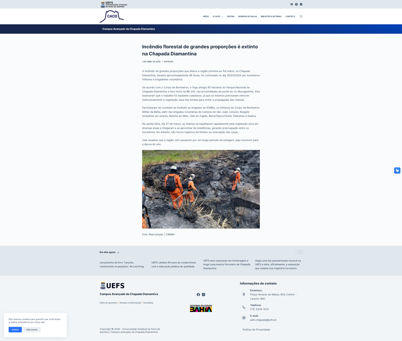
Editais (230, 16)
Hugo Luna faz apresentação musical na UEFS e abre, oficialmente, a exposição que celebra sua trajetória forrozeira (278, 264)
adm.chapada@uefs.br (263, 319)
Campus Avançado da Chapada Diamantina (128, 28)
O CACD (216, 16)
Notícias (168, 61)
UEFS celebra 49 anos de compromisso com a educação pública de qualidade (174, 264)
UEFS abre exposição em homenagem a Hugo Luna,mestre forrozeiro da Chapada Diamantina (226, 264)
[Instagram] (301, 4)
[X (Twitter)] (296, 4)
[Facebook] (292, 4)
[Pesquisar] (301, 16)
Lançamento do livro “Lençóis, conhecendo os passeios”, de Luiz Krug (122, 264)
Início (206, 16)
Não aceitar (32, 329)
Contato (290, 16)
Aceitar (15, 329)
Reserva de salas (247, 16)
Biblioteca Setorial (271, 16)
